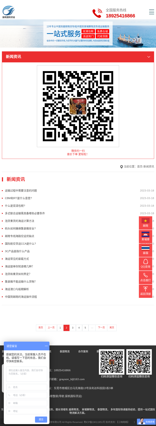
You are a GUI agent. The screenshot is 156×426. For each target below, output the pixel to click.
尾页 (112, 327)
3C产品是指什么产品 (17, 251)
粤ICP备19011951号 (94, 422)
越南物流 (74, 409)
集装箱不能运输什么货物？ (21, 281)
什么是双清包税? (15, 205)
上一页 (51, 327)
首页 (139, 166)
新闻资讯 (148, 166)
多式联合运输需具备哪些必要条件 (25, 213)
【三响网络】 (123, 422)
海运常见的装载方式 (17, 258)
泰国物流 (65, 351)
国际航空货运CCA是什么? (20, 243)
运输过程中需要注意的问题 (21, 190)
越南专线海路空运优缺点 (19, 236)
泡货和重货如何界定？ (18, 273)
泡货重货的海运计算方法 (19, 220)
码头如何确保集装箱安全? (20, 228)
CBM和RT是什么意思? (18, 198)
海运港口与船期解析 (17, 289)
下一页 (101, 327)
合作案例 (83, 351)
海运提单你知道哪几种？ (19, 266)
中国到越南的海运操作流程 (21, 296)
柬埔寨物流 (88, 409)
